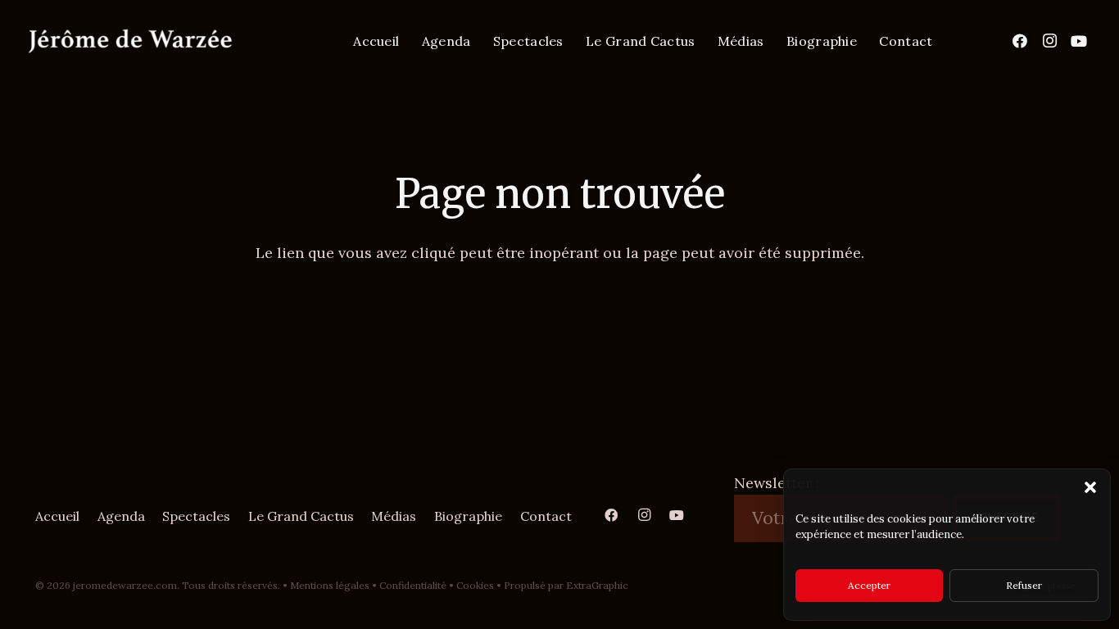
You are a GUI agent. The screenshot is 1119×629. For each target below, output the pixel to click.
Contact (546, 516)
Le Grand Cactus (301, 516)
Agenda (121, 516)
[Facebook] (1020, 41)
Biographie (468, 516)
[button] (1090, 487)
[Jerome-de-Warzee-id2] (130, 41)
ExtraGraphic (597, 585)
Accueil (57, 516)
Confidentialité (412, 585)
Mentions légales (329, 585)
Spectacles (196, 516)
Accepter (869, 585)
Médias (393, 516)
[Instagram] (1049, 41)
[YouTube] (1079, 41)
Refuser (1024, 585)
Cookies (475, 585)
